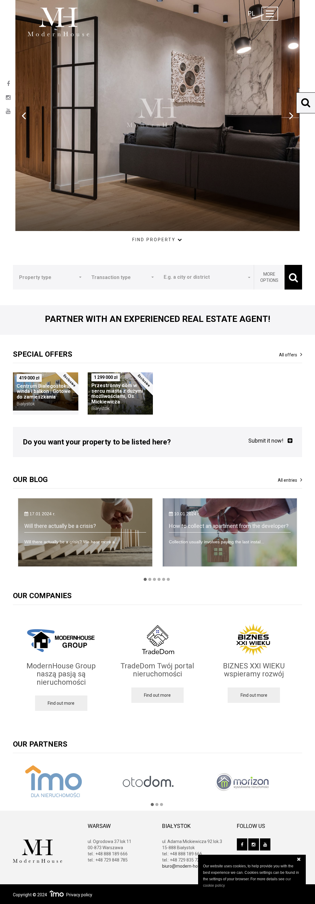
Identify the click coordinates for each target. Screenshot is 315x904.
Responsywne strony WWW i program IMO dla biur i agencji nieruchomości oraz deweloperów (57, 893)
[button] (49, 277)
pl (251, 13)
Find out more (61, 703)
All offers (288, 354)
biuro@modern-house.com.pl (190, 866)
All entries (287, 480)
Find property (154, 239)
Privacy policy (79, 894)
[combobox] (206, 277)
